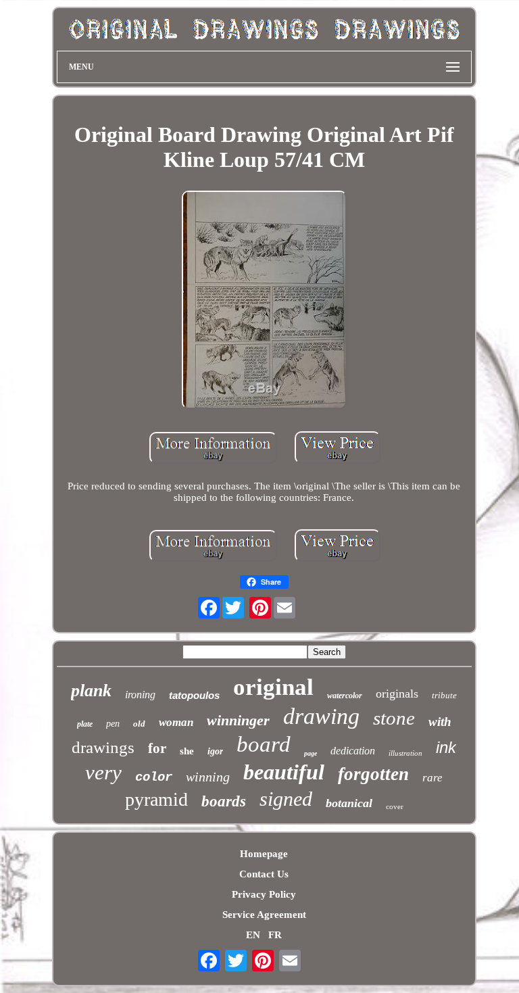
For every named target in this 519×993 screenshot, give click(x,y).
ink (446, 747)
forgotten (373, 774)
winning (208, 776)
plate (85, 724)
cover (394, 806)
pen (113, 724)
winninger (238, 720)
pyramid (156, 799)
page (310, 753)
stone (394, 718)
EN (253, 934)
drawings (103, 747)
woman (176, 722)
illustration (405, 753)
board (264, 744)
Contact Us (264, 874)
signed (286, 799)
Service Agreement (264, 914)
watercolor (344, 695)
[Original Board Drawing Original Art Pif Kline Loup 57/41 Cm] (264, 301)
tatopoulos (194, 695)
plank (91, 690)
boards (223, 801)
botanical (349, 803)
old (139, 724)
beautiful (283, 772)
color (153, 777)
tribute (444, 695)
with (439, 722)
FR (275, 934)
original (273, 687)
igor (215, 751)
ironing (140, 694)
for (157, 748)
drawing (321, 716)
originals (397, 693)
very (103, 772)
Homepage (264, 853)
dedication (352, 750)
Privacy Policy (264, 894)
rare (432, 777)
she (187, 751)
